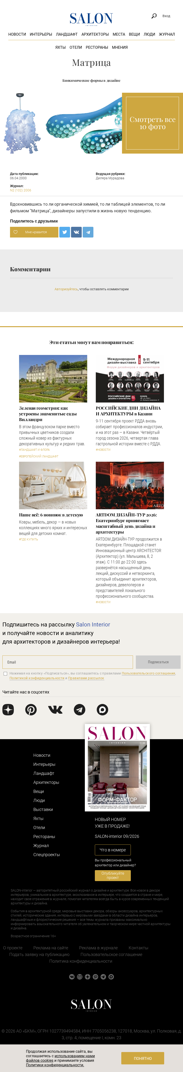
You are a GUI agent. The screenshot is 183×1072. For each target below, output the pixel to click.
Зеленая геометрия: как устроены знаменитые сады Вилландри (48, 413)
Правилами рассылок (86, 678)
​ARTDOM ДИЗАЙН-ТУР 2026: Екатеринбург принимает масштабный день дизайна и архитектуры (126, 523)
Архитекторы (95, 34)
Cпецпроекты (46, 854)
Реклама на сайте (50, 947)
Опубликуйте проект (113, 875)
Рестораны (97, 47)
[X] (64, 232)
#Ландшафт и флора (34, 449)
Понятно (143, 1058)
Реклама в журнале (98, 947)
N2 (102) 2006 (20, 190)
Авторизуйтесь (66, 289)
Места (119, 34)
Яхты (60, 47)
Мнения (120, 47)
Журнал (167, 34)
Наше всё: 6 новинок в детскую (51, 515)
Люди (149, 34)
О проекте (12, 947)
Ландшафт (67, 34)
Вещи (134, 34)
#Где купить (28, 539)
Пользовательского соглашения (148, 673)
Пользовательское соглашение (111, 954)
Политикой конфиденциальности (37, 678)
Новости (17, 34)
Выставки (43, 809)
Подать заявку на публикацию (39, 954)
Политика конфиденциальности (80, 961)
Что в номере (113, 849)
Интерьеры (41, 34)
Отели (76, 47)
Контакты (138, 947)
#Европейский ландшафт (38, 456)
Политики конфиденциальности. (55, 1065)
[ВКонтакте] (76, 232)
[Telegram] (88, 232)
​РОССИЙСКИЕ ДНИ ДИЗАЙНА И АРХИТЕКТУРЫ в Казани (128, 411)
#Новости (103, 449)
